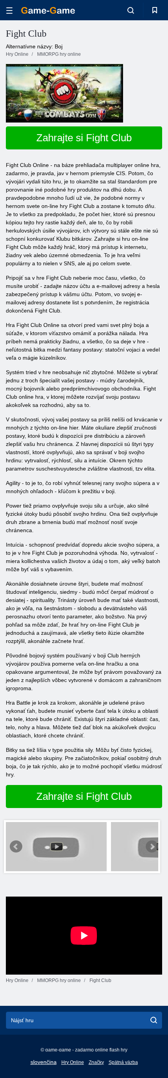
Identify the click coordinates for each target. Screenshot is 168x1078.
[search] (153, 1020)
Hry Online (72, 1062)
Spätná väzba (123, 1062)
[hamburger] (9, 10)
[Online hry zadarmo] (48, 10)
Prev (16, 846)
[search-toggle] (130, 10)
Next (152, 846)
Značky (96, 1062)
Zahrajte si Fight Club (84, 138)
